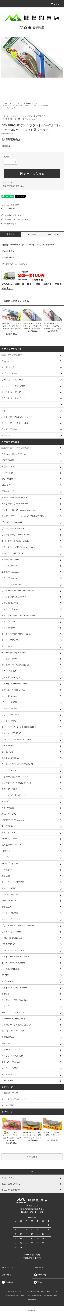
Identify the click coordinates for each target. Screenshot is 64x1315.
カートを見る (38, 1267)
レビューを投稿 (10, 209)
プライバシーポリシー (33, 1295)
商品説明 (11, 234)
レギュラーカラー (11, 108)
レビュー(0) (53, 234)
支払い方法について (21, 1291)
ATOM (34, 1300)
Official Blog (41, 1275)
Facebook (9, 1282)
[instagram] (21, 27)
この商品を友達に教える (13, 215)
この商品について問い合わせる (16, 219)
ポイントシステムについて (13, 1099)
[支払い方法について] (38, 27)
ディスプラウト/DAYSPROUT (20, 105)
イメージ (32, 234)
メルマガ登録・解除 (50, 1295)
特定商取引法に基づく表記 (13, 186)
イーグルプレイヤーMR (40, 105)
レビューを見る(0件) (12, 205)
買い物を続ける (10, 224)
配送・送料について (37, 1291)
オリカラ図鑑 (7, 1105)
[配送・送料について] (42, 27)
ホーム (5, 103)
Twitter (39, 1282)
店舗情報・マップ (9, 1093)
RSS (29, 1300)
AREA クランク (32, 103)
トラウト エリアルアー (17, 103)
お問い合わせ (6, 1275)
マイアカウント (7, 1267)
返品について (8, 183)
